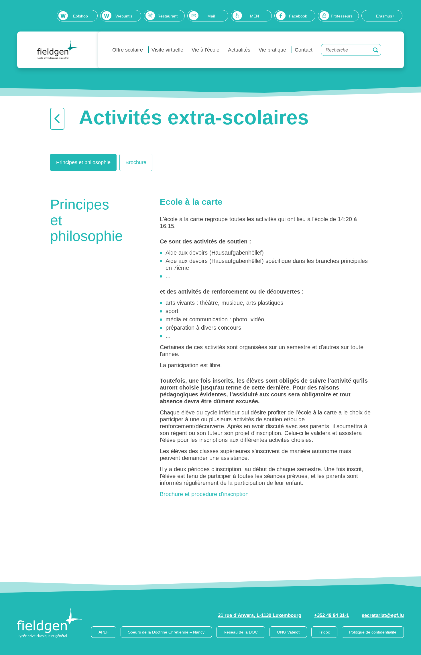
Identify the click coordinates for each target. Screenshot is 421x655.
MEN (254, 16)
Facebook (298, 16)
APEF (104, 632)
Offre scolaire (127, 50)
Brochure (135, 162)
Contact (303, 50)
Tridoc (324, 632)
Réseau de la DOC (241, 632)
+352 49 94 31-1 (331, 615)
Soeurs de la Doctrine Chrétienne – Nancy (166, 632)
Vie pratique (272, 50)
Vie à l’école (205, 50)
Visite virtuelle (167, 50)
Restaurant (168, 16)
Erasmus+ (385, 16)
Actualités (239, 50)
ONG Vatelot (288, 632)
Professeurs (342, 16)
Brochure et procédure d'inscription (204, 494)
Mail (211, 16)
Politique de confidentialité (372, 632)
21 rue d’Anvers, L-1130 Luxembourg (259, 615)
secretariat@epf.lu (383, 615)
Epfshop (80, 16)
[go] (375, 50)
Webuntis (123, 16)
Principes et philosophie (83, 162)
